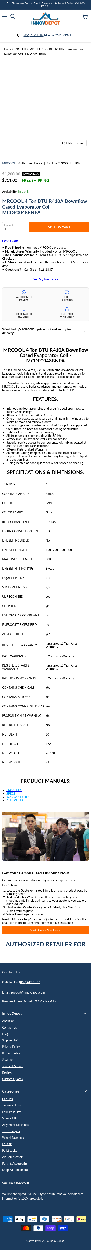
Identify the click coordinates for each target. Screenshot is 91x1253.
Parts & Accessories (15, 1163)
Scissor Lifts (10, 1118)
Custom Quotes (12, 1079)
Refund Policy (11, 1053)
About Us (8, 1021)
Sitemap (7, 1059)
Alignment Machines (15, 1125)
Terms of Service (12, 1066)
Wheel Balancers (13, 1137)
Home (8, 49)
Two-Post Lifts (11, 1105)
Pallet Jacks (9, 1150)
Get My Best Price (45, 279)
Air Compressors (12, 1157)
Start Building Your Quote (45, 930)
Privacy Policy (11, 1046)
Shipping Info (10, 1040)
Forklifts (7, 1144)
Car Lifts (7, 1099)
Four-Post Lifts (11, 1112)
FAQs (5, 1034)
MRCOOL (20, 49)
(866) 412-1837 (34, 35)
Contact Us (9, 1027)
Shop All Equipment (15, 1170)
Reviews (7, 1072)
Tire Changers (11, 1131)
